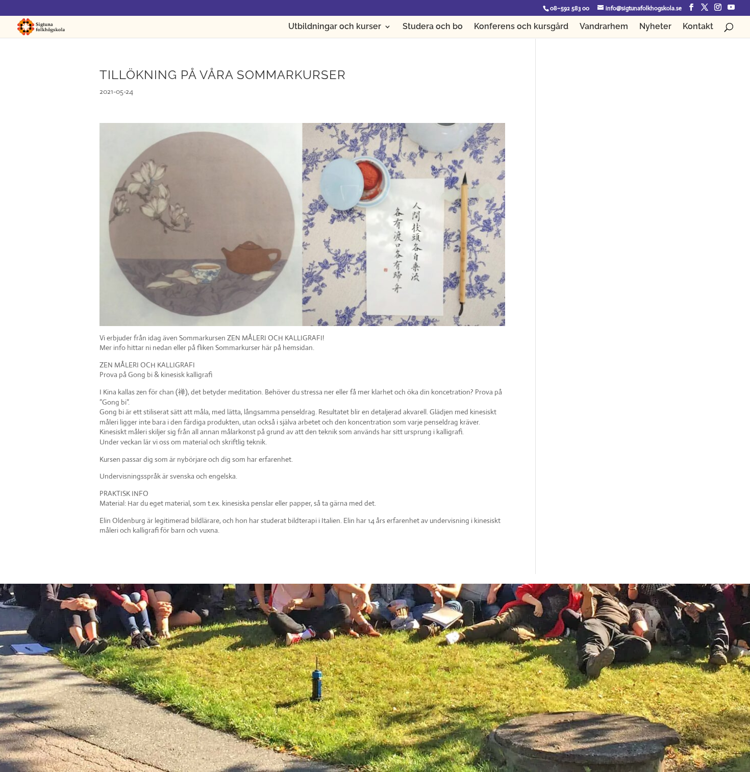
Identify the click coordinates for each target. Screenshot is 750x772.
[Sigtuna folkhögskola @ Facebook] (691, 7)
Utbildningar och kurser (334, 27)
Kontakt (698, 27)
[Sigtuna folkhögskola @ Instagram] (717, 7)
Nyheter (655, 27)
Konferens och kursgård (521, 27)
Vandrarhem (604, 27)
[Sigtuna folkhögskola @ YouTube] (731, 7)
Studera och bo (433, 27)
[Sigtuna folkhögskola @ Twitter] (704, 7)
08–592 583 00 (569, 8)
